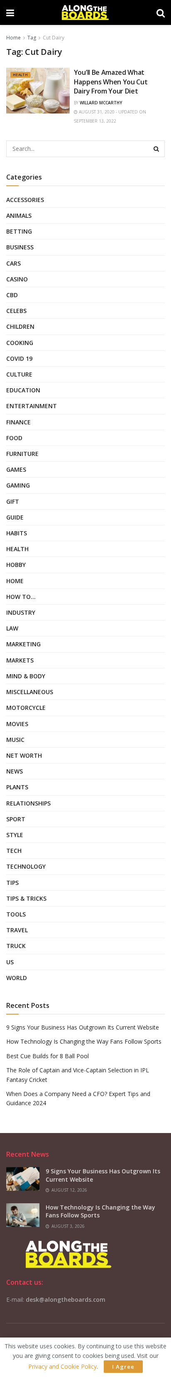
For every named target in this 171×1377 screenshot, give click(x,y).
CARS (13, 263)
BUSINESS (20, 247)
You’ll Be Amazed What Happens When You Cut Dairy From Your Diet (111, 82)
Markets (20, 660)
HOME (15, 581)
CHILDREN (20, 326)
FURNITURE (22, 454)
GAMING (18, 485)
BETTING (19, 231)
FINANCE (18, 422)
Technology (26, 866)
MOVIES (17, 724)
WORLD (16, 978)
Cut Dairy (53, 37)
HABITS (16, 533)
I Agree (123, 1366)
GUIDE (15, 517)
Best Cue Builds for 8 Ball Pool (47, 1056)
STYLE (14, 835)
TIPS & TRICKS (26, 898)
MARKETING (23, 644)
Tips (12, 883)
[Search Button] (156, 148)
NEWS (14, 771)
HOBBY (16, 565)
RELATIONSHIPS (28, 803)
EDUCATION (23, 390)
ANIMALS (19, 215)
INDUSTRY (20, 612)
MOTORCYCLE (26, 708)
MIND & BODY (25, 676)
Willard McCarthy (101, 103)
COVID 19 (19, 358)
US (10, 962)
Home (13, 37)
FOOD (14, 438)
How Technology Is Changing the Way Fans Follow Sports (83, 1041)
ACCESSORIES (25, 200)
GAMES (16, 469)
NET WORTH (24, 755)
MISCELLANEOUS (29, 692)
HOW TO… (21, 597)
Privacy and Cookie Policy (62, 1366)
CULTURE (19, 374)
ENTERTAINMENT (31, 406)
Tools (16, 914)
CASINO (17, 279)
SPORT (15, 819)
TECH (14, 851)
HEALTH (20, 74)
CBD (12, 295)
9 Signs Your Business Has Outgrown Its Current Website (82, 1027)
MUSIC (15, 740)
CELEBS (16, 311)
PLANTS (17, 787)
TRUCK (16, 946)
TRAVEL (17, 930)
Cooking (19, 343)
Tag (31, 37)
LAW (12, 628)
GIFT (12, 501)
